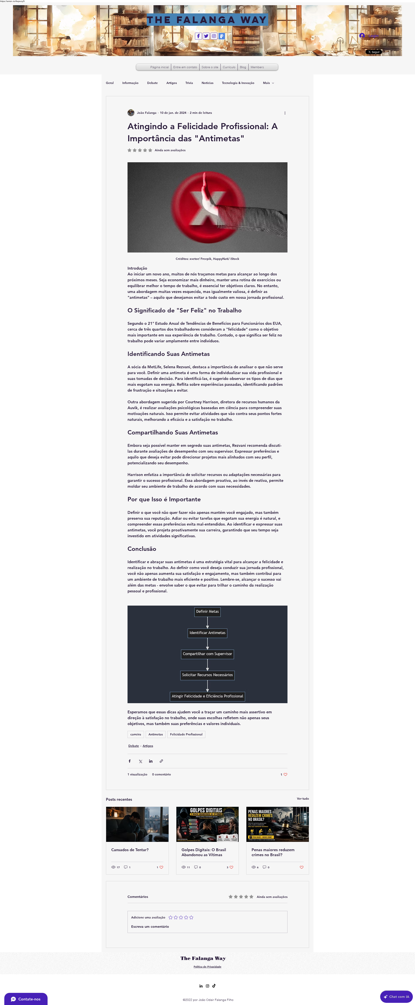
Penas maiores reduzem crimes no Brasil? (273, 852)
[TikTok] (214, 986)
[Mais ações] (284, 112)
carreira (135, 734)
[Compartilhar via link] (161, 761)
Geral (110, 83)
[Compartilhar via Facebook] (130, 761)
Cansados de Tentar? (129, 849)
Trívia (189, 83)
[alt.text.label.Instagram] (207, 986)
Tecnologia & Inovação (238, 83)
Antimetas (155, 734)
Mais (266, 83)
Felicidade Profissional (186, 734)
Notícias (207, 83)
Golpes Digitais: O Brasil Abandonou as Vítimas (204, 852)
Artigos (171, 83)
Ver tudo (303, 799)
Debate (152, 83)
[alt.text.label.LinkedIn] (201, 986)
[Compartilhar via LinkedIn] (151, 761)
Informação (130, 83)
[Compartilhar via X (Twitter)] (140, 761)
